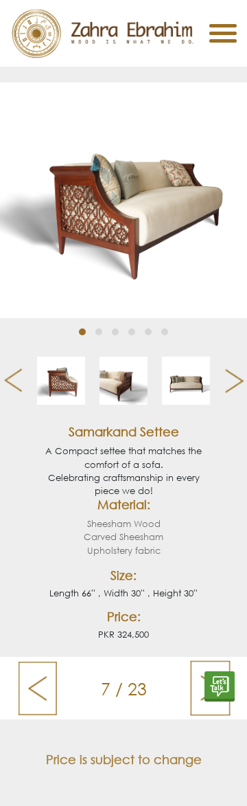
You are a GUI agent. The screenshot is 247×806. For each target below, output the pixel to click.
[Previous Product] (37, 688)
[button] (82, 332)
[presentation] (8, 380)
